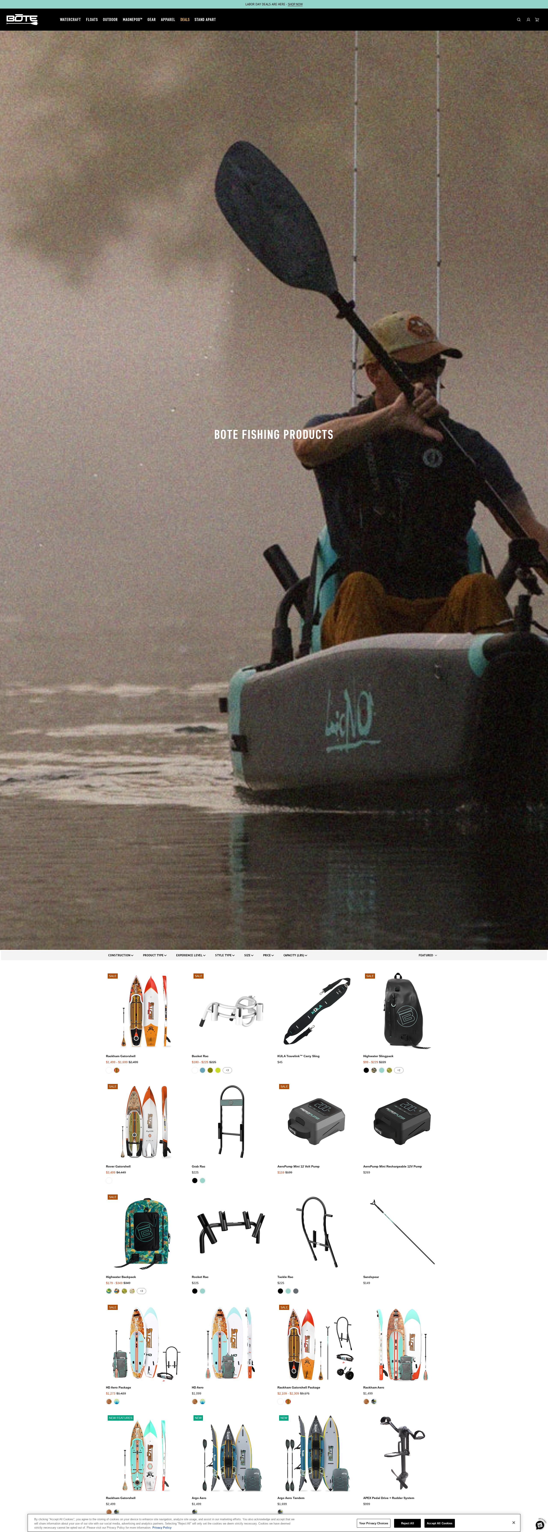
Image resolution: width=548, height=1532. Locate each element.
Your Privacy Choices (373, 1523)
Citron (218, 1070)
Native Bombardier (109, 1291)
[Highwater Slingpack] (402, 1011)
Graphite (296, 1291)
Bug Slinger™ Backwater (109, 1070)
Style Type (223, 955)
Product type (153, 955)
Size (247, 955)
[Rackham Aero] (402, 1342)
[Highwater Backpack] (145, 1232)
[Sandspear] (402, 1232)
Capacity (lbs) (293, 955)
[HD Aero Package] (145, 1342)
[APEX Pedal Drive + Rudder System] (402, 1453)
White (195, 1070)
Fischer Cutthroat (117, 1070)
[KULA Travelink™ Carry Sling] (316, 1011)
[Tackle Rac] (316, 1232)
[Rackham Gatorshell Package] (316, 1342)
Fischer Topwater (117, 1291)
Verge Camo (374, 1070)
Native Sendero (132, 1291)
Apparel (168, 19)
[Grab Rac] (231, 1121)
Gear (151, 19)
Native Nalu (389, 1070)
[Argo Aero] (231, 1453)
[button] (528, 20)
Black (366, 1070)
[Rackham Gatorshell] (145, 1011)
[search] (519, 20)
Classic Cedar (109, 1402)
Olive (210, 1070)
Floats (92, 19)
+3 (227, 1070)
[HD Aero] (231, 1342)
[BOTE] (22, 19)
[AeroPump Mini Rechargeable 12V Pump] (402, 1121)
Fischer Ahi (374, 1402)
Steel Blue (203, 1070)
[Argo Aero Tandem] (316, 1453)
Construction (119, 955)
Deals (184, 19)
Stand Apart (205, 19)
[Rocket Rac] (231, 1232)
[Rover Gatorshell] (145, 1121)
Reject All (407, 1523)
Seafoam (382, 1070)
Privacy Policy (161, 1527)
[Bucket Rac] (231, 1011)
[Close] (513, 1522)
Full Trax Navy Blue (117, 1402)
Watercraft (70, 19)
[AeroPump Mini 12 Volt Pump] (316, 1121)
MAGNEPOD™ (132, 19)
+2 (398, 1070)
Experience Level (189, 955)
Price (267, 955)
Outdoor (110, 19)
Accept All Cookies (439, 1523)
